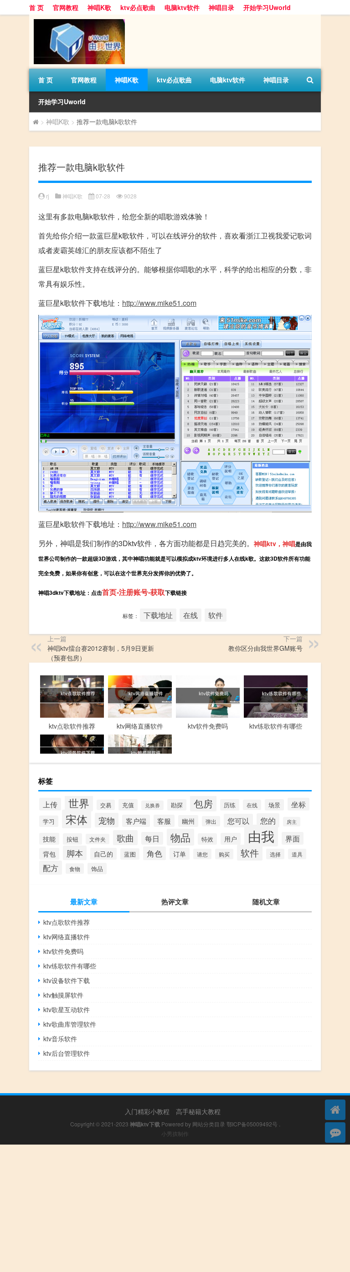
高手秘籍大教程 (198, 1111)
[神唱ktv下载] (77, 17)
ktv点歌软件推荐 (66, 922)
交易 (105, 805)
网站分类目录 (208, 1124)
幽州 (188, 821)
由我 (261, 835)
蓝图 (130, 854)
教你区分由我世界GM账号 (265, 648)
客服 (164, 821)
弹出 (211, 821)
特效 (207, 839)
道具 (297, 854)
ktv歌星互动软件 (66, 1009)
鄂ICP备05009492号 (252, 1124)
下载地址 (158, 615)
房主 (292, 821)
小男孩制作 (175, 1133)
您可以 (238, 820)
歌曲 (125, 837)
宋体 (77, 819)
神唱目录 (221, 7)
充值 (128, 805)
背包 (49, 853)
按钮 (72, 839)
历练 (230, 805)
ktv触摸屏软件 (63, 994)
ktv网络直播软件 (66, 936)
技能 (49, 838)
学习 (49, 821)
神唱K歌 (99, 7)
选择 (275, 854)
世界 (78, 803)
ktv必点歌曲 (137, 7)
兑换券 (152, 805)
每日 (152, 838)
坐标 (298, 804)
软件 (215, 615)
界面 (292, 838)
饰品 (97, 868)
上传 (50, 804)
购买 (224, 854)
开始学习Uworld (267, 7)
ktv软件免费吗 (63, 951)
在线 (190, 615)
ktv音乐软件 (60, 1038)
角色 (154, 853)
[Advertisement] (175, 1208)
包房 (203, 803)
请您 (202, 854)
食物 (74, 868)
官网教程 (65, 7)
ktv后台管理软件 (66, 1053)
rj (47, 196)
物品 (180, 837)
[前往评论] (335, 1132)
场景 (274, 805)
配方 (50, 867)
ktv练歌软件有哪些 (69, 965)
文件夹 (97, 839)
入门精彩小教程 (147, 1111)
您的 (268, 820)
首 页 (36, 7)
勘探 (177, 805)
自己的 (103, 853)
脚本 (75, 853)
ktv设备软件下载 (66, 980)
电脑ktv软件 (182, 7)
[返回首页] (335, 1110)
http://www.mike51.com (159, 303)
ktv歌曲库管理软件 (69, 1024)
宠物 (106, 820)
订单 (179, 853)
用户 (230, 838)
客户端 (136, 821)
